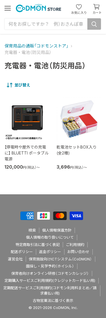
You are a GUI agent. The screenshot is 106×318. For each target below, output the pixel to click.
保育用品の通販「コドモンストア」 (36, 46)
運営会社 (15, 259)
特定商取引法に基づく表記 (38, 244)
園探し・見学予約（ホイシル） (50, 266)
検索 (32, 230)
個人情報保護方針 (57, 230)
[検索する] (94, 24)
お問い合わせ (78, 251)
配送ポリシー (22, 251)
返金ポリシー (50, 251)
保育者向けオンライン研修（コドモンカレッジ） (50, 273)
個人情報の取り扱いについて (50, 237)
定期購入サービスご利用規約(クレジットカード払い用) (50, 280)
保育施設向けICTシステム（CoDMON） (60, 259)
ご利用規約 (75, 244)
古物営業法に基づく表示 (53, 300)
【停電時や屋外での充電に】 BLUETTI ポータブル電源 (27, 153)
